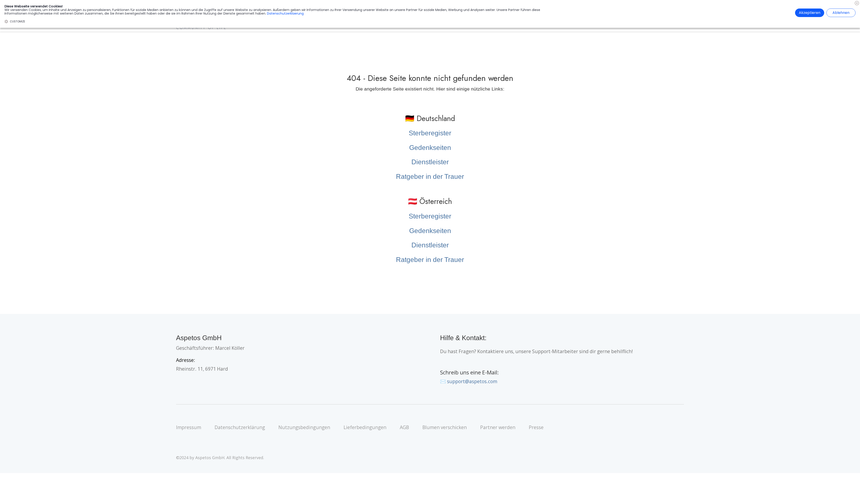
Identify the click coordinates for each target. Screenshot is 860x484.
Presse (536, 427)
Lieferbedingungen (365, 427)
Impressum (188, 427)
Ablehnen (840, 12)
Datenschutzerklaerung (285, 13)
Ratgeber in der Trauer (430, 176)
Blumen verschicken (444, 427)
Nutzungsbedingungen (304, 427)
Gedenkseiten (430, 147)
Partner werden (497, 427)
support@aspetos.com (472, 381)
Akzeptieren (809, 12)
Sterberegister (430, 133)
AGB (404, 427)
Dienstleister (430, 162)
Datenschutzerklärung (240, 427)
